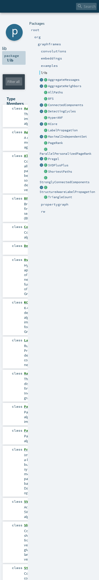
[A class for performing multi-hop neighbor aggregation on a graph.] (46, 86)
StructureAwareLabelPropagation (67, 192)
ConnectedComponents (65, 105)
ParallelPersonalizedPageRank (65, 154)
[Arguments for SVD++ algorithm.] (46, 165)
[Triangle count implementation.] (46, 197)
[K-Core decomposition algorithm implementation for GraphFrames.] (46, 124)
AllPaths (55, 92)
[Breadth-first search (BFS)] (46, 99)
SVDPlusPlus (58, 165)
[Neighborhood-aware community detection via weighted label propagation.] (46, 188)
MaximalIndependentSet (67, 136)
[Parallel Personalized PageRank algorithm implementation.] (46, 149)
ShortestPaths (60, 171)
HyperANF (55, 117)
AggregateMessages (63, 80)
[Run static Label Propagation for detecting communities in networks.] (46, 130)
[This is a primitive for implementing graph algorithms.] (46, 80)
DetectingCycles (62, 111)
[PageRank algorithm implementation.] (46, 143)
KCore (52, 124)
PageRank (55, 143)
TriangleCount (60, 197)
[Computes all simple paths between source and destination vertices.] (46, 93)
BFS (51, 99)
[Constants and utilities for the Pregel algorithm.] (41, 159)
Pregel (53, 159)
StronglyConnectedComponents (64, 182)
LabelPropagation (63, 130)
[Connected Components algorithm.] (46, 105)
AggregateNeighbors (64, 86)
